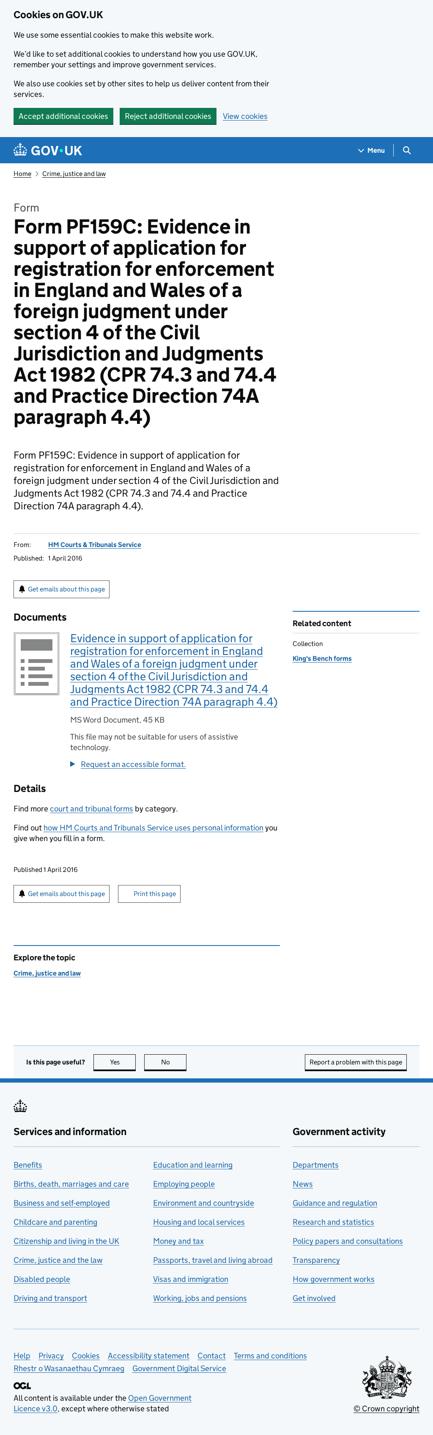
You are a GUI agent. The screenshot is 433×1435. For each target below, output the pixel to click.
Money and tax (178, 1241)
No (173, 1062)
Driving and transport (50, 1298)
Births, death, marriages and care (71, 1184)
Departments (316, 1165)
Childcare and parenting (55, 1222)
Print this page (155, 894)
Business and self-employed (62, 1203)
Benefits (28, 1165)
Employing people (184, 1184)
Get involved (314, 1298)
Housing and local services (199, 1222)
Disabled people (42, 1279)
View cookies (245, 116)
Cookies (86, 1356)
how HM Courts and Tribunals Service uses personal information (153, 828)
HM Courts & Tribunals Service (94, 545)
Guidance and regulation (335, 1203)
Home (22, 174)
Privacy (51, 1356)
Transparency (316, 1260)
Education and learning (193, 1165)
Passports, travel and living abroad (213, 1260)
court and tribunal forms (91, 809)
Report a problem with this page (356, 1062)
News (303, 1184)
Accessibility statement (148, 1356)
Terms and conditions (270, 1356)
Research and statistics (333, 1222)
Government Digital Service (179, 1368)
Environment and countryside (203, 1203)
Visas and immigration (190, 1279)
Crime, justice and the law (58, 1260)
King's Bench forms (322, 658)
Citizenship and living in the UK (66, 1241)
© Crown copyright (386, 1408)
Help (22, 1356)
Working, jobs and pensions (200, 1298)
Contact (211, 1356)
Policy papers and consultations (348, 1241)
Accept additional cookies (63, 116)
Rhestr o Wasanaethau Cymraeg (69, 1368)
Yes (123, 1062)
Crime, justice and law (74, 174)
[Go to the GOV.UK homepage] (48, 150)
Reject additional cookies (168, 116)
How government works (334, 1279)
